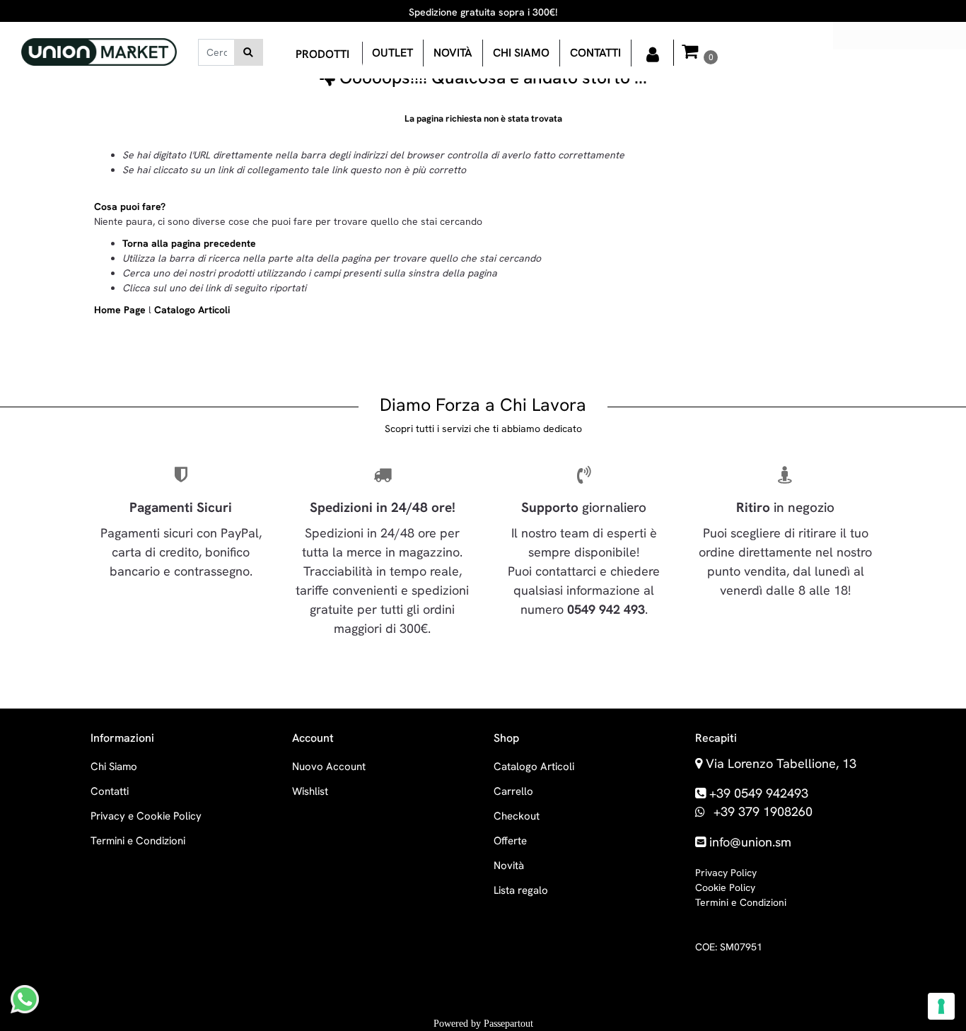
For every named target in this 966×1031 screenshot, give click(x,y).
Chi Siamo (114, 766)
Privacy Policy (726, 872)
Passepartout (508, 1023)
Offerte (510, 841)
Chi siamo (521, 52)
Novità (452, 52)
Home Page (121, 309)
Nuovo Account (329, 766)
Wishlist (310, 791)
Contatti (595, 52)
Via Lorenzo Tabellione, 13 (781, 763)
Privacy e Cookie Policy (146, 816)
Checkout (517, 816)
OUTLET (392, 52)
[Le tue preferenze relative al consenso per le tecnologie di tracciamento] (941, 1006)
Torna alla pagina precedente (189, 243)
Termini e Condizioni (138, 841)
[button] (248, 52)
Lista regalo (521, 890)
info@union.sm (750, 842)
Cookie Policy (725, 887)
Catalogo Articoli (192, 309)
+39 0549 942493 (758, 793)
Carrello (513, 791)
